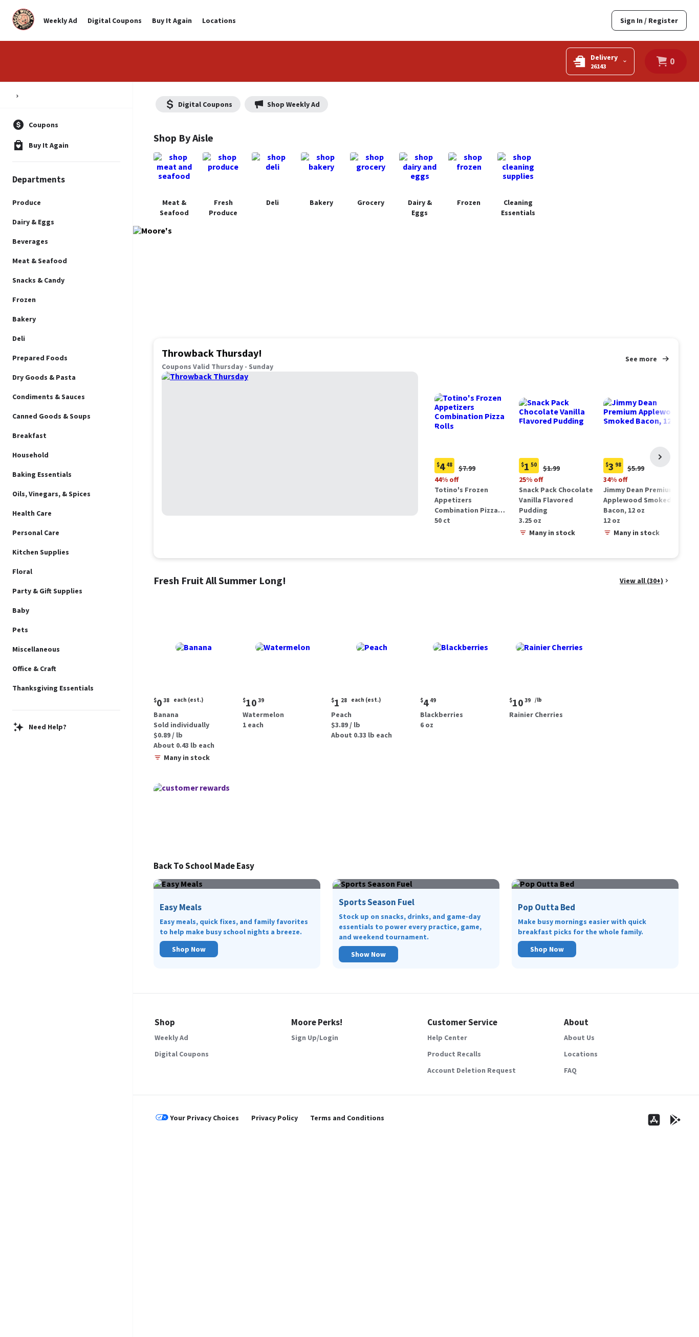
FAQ (570, 1070)
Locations (219, 20)
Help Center (447, 1037)
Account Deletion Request (471, 1070)
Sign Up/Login (314, 1037)
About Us (579, 1037)
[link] (649, 20)
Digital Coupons (115, 20)
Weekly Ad (60, 20)
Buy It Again (172, 20)
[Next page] (660, 457)
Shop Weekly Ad (293, 104)
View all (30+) (641, 580)
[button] (474, 450)
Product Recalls (454, 1053)
